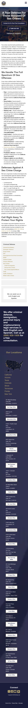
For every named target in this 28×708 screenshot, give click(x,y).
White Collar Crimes (8, 275)
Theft (4, 271)
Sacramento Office (11, 530)
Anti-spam (20, 703)
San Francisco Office (11, 465)
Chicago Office (11, 575)
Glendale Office (11, 518)
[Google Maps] (19, 691)
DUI (4, 253)
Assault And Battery (8, 247)
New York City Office (11, 558)
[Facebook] (12, 691)
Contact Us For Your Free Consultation (14, 23)
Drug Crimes (6, 251)
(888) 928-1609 (15, 28)
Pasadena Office (11, 480)
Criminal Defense (9, 244)
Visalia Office (11, 492)
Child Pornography (9, 265)
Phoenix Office (11, 543)
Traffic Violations (7, 273)
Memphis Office (11, 649)
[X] (9, 691)
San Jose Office (11, 504)
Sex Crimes (6, 263)
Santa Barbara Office (11, 624)
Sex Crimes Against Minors (11, 269)
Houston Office (11, 599)
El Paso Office (11, 661)
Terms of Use (8, 703)
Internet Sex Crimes (9, 267)
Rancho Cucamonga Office (11, 449)
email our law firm (6, 231)
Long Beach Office (11, 435)
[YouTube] (15, 691)
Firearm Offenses (8, 261)
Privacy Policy (15, 703)
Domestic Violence (8, 249)
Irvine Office (11, 611)
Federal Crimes (7, 259)
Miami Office (11, 587)
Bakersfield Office (11, 419)
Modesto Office (11, 635)
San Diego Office (11, 407)
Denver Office (11, 675)
